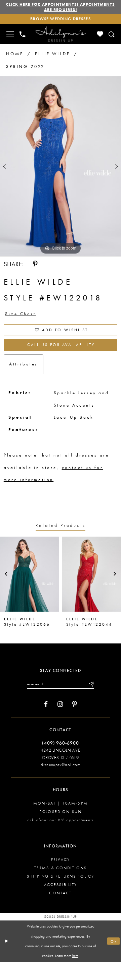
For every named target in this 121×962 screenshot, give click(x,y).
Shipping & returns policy (60, 876)
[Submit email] (91, 684)
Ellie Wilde (52, 54)
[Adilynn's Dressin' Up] (60, 34)
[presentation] (29, 574)
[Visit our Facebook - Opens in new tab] (46, 704)
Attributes (23, 364)
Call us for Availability (60, 344)
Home (14, 54)
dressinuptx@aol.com (60, 764)
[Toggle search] (111, 34)
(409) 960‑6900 (60, 743)
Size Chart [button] (20, 314)
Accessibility (60, 884)
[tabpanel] (60, 166)
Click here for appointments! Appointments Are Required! (60, 7)
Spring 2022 (25, 66)
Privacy (60, 859)
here (75, 955)
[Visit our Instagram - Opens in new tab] (60, 704)
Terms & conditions (60, 868)
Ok (114, 941)
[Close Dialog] (6, 941)
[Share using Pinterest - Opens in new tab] (35, 264)
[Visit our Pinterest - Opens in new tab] (74, 704)
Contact (60, 893)
